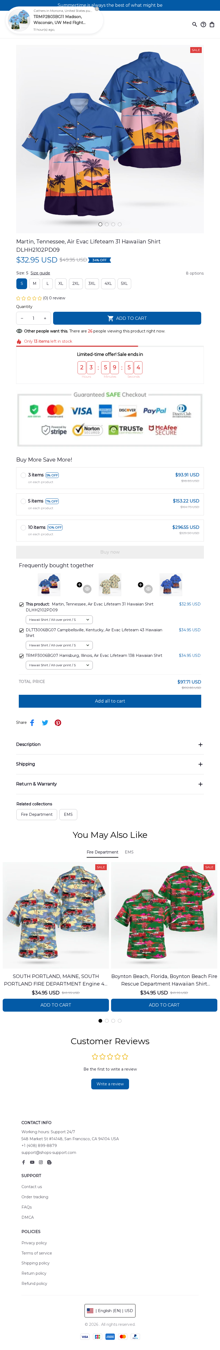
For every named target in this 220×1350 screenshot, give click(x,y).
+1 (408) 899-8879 (39, 1145)
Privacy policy (34, 1243)
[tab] (100, 224)
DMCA (27, 1217)
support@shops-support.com (48, 1152)
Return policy (33, 1273)
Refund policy (34, 1283)
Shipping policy (35, 1263)
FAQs (26, 1207)
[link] (19, 20)
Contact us (31, 1186)
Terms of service (36, 1253)
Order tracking (34, 1197)
